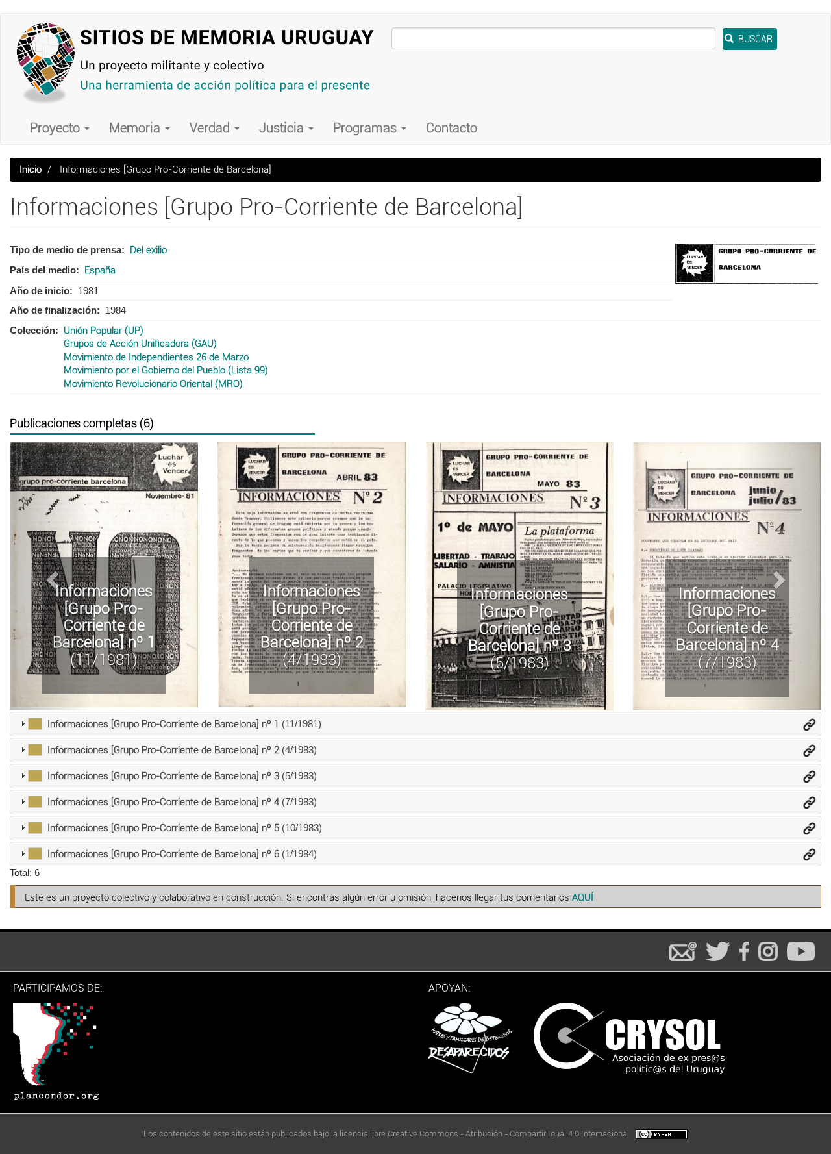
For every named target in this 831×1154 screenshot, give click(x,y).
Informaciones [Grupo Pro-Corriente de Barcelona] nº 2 (312, 616)
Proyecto (56, 128)
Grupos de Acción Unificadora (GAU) (140, 343)
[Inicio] (200, 63)
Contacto (451, 128)
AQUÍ (582, 897)
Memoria (136, 128)
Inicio (30, 169)
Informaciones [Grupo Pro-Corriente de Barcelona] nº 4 (727, 619)
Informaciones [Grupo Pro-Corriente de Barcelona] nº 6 (163, 854)
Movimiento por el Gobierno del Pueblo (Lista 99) (166, 370)
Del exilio (148, 250)
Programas (366, 128)
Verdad (211, 128)
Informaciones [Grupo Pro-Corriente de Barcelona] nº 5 (163, 828)
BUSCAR (754, 39)
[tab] (415, 724)
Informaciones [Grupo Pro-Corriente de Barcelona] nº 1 (104, 616)
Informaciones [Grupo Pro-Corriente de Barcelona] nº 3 (519, 620)
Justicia (283, 128)
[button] (50, 576)
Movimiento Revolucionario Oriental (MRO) (153, 384)
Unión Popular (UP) (103, 330)
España (100, 270)
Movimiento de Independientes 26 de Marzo (156, 357)
